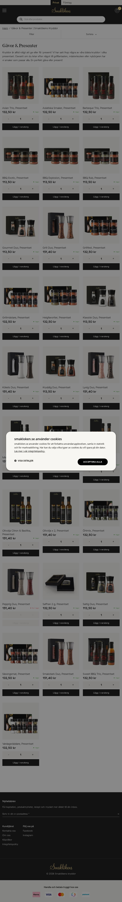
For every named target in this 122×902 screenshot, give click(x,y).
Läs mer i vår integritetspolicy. (29, 451)
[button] (23, 460)
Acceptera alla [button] (92, 461)
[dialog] (61, 450)
